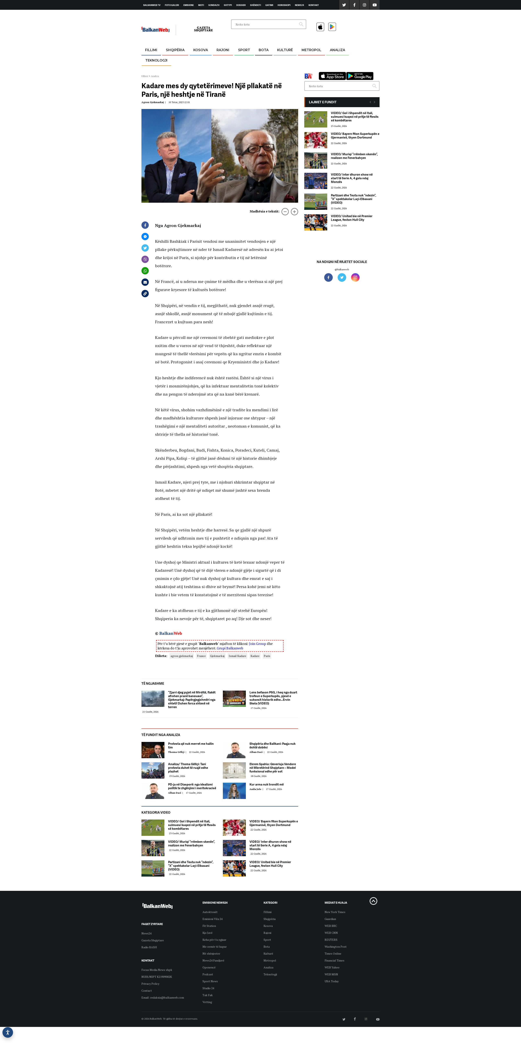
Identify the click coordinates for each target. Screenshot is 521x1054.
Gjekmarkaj (217, 656)
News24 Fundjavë (213, 960)
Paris (267, 656)
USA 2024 (263, 60)
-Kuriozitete (309, 60)
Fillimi (151, 50)
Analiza (337, 50)
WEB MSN (331, 974)
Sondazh (213, 5)
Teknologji (156, 60)
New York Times (335, 912)
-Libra (280, 69)
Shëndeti (255, 5)
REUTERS (331, 940)
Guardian (330, 919)
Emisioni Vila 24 (212, 919)
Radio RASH (149, 947)
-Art (279, 60)
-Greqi (219, 60)
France (201, 656)
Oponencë (209, 967)
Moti (201, 5)
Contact (146, 990)
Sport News (210, 981)
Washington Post (336, 946)
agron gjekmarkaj (182, 656)
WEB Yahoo (332, 967)
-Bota (240, 60)
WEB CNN (331, 933)
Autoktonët (210, 912)
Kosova (200, 50)
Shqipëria (175, 50)
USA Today (332, 981)
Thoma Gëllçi (177, 752)
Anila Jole (257, 789)
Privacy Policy (150, 984)
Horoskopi (284, 5)
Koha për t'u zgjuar (214, 940)
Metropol (311, 50)
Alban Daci (258, 752)
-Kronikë (170, 60)
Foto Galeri (172, 5)
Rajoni (223, 50)
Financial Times (334, 960)
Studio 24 (208, 988)
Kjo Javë (207, 933)
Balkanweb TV (151, 5)
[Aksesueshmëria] (7, 1032)
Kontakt (314, 5)
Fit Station (209, 926)
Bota (264, 50)
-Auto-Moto (153, 70)
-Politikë (171, 69)
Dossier (241, 5)
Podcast (207, 974)
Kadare (255, 656)
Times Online (333, 953)
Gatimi (269, 5)
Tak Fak (207, 995)
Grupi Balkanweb (230, 648)
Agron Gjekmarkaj (154, 102)
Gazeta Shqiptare (152, 940)
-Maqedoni (223, 69)
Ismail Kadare (237, 656)
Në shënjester (211, 953)
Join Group (257, 643)
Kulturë (285, 50)
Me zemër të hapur (214, 946)
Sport (244, 50)
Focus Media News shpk (156, 970)
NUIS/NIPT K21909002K (156, 977)
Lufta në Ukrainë (263, 71)
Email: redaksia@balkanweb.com (162, 997)
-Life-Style (307, 69)
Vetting (207, 1002)
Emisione (188, 5)
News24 (299, 5)
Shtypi (228, 5)
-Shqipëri (243, 69)
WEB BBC (331, 926)
